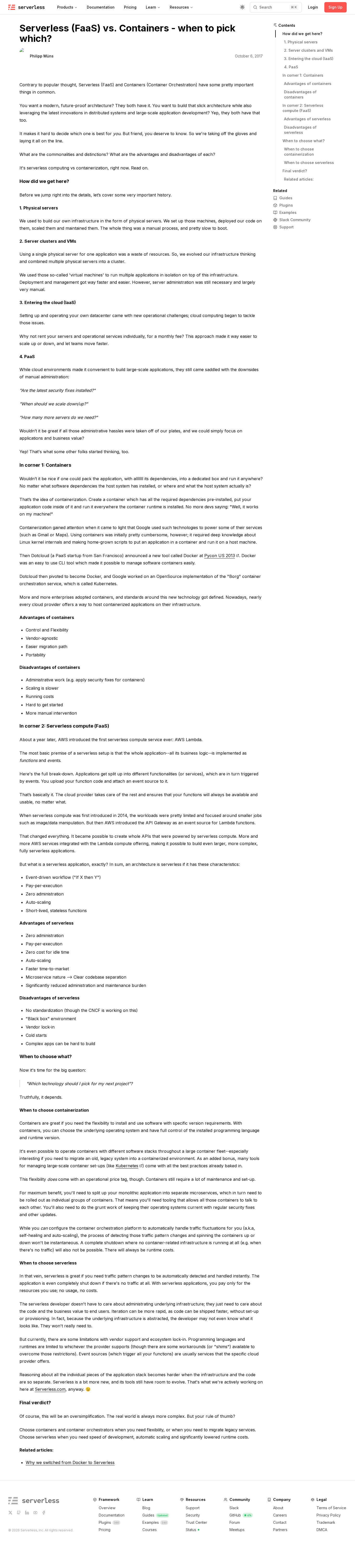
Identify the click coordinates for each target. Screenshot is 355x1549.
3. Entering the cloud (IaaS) (47, 302)
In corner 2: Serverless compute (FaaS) (64, 726)
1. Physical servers (38, 207)
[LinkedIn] (27, 1513)
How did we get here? (44, 181)
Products (65, 7)
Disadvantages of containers (49, 667)
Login (313, 7)
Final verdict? (35, 1402)
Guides (285, 198)
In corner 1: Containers (45, 465)
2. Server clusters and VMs (47, 241)
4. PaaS (27, 356)
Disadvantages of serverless (49, 997)
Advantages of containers (46, 617)
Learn (151, 7)
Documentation (101, 7)
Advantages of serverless (46, 923)
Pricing (130, 7)
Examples (288, 212)
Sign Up (335, 7)
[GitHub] (19, 1513)
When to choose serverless (48, 1262)
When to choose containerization (54, 1110)
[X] (10, 1513)
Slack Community (295, 219)
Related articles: (36, 1450)
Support (286, 227)
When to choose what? (45, 1056)
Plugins (286, 205)
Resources (179, 7)
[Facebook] (44, 1513)
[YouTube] (35, 1513)
